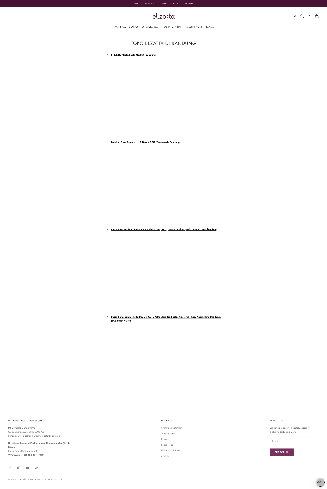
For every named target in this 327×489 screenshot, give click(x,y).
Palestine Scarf (194, 26)
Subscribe (282, 452)
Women (149, 3)
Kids (175, 3)
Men (136, 3)
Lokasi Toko (167, 444)
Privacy (165, 439)
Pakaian (210, 26)
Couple (163, 3)
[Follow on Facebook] (10, 468)
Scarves (133, 26)
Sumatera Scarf (151, 26)
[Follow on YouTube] (27, 468)
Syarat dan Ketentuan (171, 427)
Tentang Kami (168, 433)
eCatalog (165, 456)
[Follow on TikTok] (36, 468)
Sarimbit (188, 3)
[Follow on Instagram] (18, 468)
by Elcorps (56, 479)
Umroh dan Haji (173, 26)
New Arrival (119, 26)
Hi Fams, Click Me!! (171, 450)
